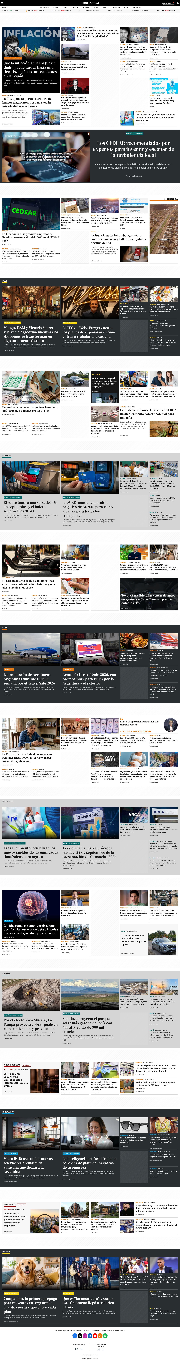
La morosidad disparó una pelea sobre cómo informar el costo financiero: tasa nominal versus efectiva (132, 67)
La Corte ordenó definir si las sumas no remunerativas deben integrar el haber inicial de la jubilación (27, 757)
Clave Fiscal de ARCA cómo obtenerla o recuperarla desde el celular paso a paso (164, 829)
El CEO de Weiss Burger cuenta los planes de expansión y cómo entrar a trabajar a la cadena (89, 332)
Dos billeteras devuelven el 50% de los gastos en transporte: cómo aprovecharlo (163, 500)
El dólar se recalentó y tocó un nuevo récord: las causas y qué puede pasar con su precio (73, 117)
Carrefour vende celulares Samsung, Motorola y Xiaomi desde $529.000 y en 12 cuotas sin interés (162, 485)
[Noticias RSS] (100, 1335)
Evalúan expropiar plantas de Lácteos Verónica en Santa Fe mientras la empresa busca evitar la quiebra (163, 67)
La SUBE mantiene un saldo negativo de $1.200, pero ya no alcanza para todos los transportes (88, 509)
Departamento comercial (101, 1346)
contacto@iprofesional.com (90, 1358)
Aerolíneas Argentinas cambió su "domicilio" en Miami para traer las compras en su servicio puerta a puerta (163, 690)
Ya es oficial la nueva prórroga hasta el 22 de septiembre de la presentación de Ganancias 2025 (89, 852)
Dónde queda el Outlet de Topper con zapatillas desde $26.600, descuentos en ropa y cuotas (133, 310)
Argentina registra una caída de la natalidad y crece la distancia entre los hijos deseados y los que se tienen (133, 775)
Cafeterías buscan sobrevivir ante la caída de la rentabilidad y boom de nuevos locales (164, 309)
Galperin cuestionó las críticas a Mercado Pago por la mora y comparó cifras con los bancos (134, 567)
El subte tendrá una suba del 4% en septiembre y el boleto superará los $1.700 (30, 507)
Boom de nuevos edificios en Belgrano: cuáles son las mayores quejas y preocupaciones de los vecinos (74, 1226)
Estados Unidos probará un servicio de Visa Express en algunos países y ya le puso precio (161, 657)
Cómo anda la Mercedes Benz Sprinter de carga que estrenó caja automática (74, 67)
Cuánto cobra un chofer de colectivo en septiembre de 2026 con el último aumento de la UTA (134, 394)
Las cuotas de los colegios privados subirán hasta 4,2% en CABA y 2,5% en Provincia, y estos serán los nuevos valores (133, 485)
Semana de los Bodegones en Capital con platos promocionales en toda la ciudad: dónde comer (132, 657)
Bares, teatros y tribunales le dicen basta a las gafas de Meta (163, 1172)
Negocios (105, 7)
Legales (96, 7)
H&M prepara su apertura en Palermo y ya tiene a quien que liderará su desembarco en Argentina (74, 742)
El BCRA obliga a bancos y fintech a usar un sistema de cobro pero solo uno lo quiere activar (132, 221)
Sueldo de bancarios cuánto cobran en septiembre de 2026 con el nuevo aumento (155, 1085)
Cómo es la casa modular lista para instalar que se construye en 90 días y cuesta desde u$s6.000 (104, 1226)
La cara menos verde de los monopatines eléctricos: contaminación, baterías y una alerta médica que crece (28, 584)
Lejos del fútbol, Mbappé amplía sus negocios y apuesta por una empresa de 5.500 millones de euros (163, 1281)
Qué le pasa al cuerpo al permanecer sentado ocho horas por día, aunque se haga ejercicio (104, 382)
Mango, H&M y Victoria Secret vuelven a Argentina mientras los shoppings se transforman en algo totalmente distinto (31, 334)
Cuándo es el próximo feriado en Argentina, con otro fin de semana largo (163, 1313)
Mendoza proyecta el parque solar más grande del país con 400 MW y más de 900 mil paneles (87, 1025)
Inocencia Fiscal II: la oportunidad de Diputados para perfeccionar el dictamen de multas (163, 862)
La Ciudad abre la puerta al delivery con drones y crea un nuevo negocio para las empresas (46, 428)
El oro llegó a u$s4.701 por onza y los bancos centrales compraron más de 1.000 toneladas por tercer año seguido (45, 602)
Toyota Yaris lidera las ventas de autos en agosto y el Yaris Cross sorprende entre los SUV (148, 599)
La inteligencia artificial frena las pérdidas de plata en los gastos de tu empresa (90, 1163)
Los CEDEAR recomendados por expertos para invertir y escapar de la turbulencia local (133, 149)
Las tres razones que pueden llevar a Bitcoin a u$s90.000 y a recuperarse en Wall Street (163, 100)
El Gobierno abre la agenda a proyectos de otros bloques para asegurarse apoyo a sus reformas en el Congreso (75, 101)
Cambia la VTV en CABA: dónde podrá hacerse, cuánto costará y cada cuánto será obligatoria (163, 913)
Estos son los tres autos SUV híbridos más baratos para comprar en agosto (73, 394)
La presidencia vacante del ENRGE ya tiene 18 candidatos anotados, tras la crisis (162, 1002)
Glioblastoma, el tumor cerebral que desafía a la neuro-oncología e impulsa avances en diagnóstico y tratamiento (31, 929)
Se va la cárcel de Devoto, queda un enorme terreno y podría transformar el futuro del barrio (156, 1225)
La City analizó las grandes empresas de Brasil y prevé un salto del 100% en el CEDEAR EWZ (31, 237)
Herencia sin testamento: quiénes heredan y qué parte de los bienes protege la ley (30, 409)
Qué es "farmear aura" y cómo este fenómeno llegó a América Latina (88, 1303)
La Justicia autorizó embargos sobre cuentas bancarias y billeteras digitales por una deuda (118, 239)
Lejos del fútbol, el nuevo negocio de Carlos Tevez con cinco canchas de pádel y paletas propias (163, 342)
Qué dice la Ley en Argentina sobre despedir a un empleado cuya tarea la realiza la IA (74, 946)
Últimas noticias (44, 7)
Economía (56, 7)
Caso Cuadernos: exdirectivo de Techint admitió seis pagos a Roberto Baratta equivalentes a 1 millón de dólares (15, 602)
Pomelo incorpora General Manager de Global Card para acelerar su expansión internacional (46, 946)
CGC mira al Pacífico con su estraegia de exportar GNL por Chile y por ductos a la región (161, 1035)
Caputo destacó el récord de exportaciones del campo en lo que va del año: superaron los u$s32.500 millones (163, 775)
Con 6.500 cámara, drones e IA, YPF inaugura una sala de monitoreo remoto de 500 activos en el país (16, 428)
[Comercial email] (98, 1349)
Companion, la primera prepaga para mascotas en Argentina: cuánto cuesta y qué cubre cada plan (30, 1305)
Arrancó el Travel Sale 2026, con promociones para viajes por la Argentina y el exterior (89, 679)
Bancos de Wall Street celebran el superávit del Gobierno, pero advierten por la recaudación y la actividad (133, 51)
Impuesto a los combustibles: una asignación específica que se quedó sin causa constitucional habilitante (163, 846)
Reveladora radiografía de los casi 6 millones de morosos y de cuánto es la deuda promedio (163, 394)
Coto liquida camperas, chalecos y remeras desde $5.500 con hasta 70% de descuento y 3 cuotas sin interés (75, 1086)
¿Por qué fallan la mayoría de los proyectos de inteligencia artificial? (163, 1155)
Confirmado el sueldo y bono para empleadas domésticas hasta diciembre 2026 (73, 567)
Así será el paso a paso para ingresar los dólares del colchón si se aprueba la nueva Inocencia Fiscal (75, 221)
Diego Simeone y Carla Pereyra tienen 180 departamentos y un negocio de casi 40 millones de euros (156, 1208)
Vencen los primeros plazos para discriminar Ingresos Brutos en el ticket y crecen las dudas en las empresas (75, 602)
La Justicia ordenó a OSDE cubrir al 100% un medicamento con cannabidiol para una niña (148, 414)
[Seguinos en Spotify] (105, 1335)
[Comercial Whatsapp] (103, 1349)
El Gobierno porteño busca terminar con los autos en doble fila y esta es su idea (163, 740)
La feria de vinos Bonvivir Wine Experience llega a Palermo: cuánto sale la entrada (16, 1080)
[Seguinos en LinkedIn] (90, 1335)
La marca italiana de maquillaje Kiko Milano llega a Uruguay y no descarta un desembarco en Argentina (105, 430)
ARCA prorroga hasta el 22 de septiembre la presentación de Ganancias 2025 (133, 829)
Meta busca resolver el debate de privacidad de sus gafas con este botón (133, 1140)
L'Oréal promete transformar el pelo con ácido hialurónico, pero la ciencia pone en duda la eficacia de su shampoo (104, 742)
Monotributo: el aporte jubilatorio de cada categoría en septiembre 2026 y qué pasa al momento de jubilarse (163, 518)
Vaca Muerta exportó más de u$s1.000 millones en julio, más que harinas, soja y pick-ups (133, 1002)
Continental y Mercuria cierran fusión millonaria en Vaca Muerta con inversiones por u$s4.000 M (162, 1018)
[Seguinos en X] (80, 1335)
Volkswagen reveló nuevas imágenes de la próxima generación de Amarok (163, 325)
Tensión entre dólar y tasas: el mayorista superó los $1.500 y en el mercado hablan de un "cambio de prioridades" (98, 33)
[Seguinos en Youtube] (95, 1335)
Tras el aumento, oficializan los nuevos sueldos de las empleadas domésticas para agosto (155, 117)
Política (66, 7)
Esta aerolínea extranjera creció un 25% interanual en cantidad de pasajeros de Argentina (163, 672)
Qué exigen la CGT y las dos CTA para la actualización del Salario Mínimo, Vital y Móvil (132, 740)
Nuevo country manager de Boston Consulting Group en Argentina (73, 913)
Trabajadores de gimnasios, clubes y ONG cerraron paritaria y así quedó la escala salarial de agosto (45, 774)
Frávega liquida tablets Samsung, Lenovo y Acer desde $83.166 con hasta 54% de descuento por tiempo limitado (156, 1068)
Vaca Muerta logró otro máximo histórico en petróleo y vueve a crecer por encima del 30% (104, 220)
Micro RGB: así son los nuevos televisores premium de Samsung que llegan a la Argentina (28, 1165)
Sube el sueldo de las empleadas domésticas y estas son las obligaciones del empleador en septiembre (104, 1086)
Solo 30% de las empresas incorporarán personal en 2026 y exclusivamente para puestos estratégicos (15, 947)
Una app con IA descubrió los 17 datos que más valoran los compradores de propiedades (15, 1219)
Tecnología (116, 7)
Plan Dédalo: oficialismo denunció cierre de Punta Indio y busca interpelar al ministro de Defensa (15, 774)
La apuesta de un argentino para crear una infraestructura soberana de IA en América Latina (163, 1141)
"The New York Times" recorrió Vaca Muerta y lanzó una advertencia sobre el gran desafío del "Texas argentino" (104, 775)
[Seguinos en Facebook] (74, 1335)
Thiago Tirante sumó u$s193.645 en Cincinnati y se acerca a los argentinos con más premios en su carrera (134, 1281)
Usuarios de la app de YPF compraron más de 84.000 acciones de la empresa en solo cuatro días (163, 51)
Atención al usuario (79, 1345)
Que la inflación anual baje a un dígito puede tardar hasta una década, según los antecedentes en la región (30, 69)
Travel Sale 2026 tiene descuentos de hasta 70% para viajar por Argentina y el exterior (163, 567)
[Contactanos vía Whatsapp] (82, 1349)
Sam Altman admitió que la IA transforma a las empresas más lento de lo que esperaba (133, 913)
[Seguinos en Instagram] (85, 1335)
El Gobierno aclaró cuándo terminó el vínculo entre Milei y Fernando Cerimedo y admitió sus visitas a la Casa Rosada (16, 255)
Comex (126, 7)
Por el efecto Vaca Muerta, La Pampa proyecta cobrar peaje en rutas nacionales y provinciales (31, 1024)
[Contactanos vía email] (76, 1349)
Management (137, 7)
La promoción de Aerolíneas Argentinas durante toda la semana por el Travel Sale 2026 (29, 679)
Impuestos (86, 7)
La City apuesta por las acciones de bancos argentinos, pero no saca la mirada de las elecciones (27, 102)
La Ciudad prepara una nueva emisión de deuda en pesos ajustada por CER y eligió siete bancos (46, 253)
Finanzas (75, 7)
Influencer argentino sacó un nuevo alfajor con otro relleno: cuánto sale (164, 1295)
